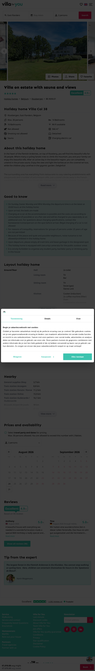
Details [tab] (48, 319)
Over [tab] (78, 319)
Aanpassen (46, 357)
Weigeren (17, 357)
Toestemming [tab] (16, 319)
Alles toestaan (77, 357)
